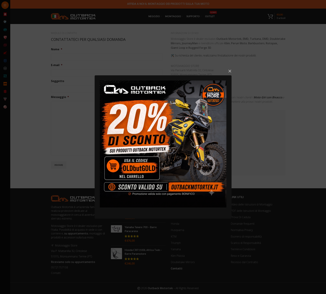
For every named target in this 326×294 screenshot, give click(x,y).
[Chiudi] (230, 71)
